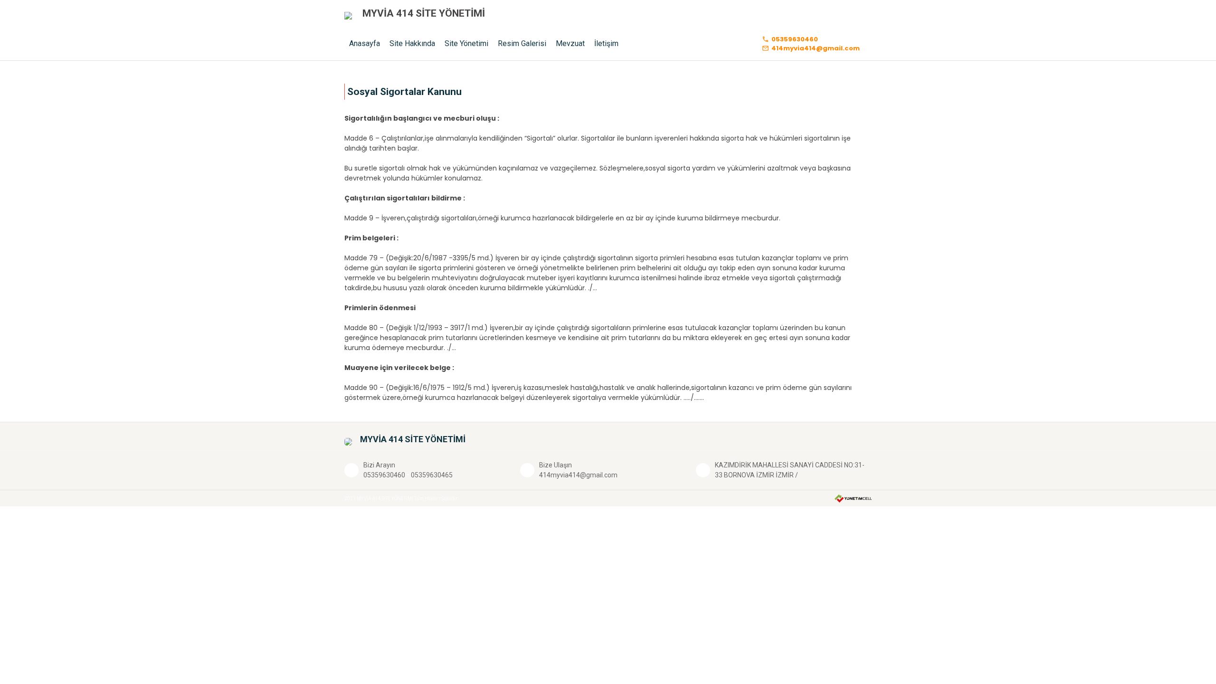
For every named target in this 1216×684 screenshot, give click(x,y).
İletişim (606, 43)
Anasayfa (364, 43)
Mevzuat (570, 43)
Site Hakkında (412, 43)
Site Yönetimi (466, 43)
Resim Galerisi (522, 43)
